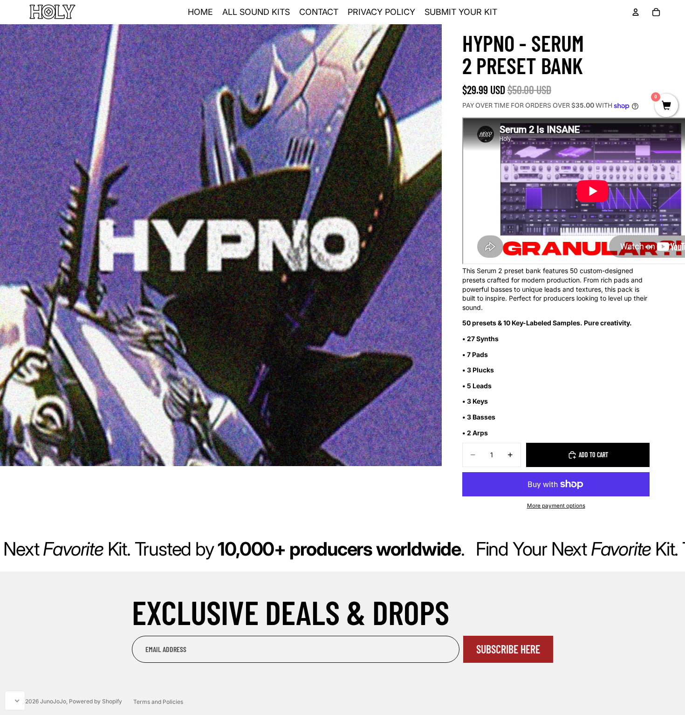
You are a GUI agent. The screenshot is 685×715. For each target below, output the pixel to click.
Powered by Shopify (95, 701)
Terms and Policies (158, 701)
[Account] (635, 12)
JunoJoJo (53, 701)
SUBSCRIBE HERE (508, 649)
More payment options (556, 505)
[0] (666, 106)
